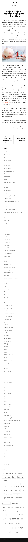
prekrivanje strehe (12, 500)
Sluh (5, 390)
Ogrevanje (6, 322)
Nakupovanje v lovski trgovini (15, 483)
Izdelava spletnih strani (9, 250)
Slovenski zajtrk (7, 387)
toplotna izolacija (16, 518)
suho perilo (4, 514)
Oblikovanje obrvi (8, 319)
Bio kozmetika (7, 168)
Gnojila (5, 237)
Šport (5, 398)
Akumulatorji (7, 154)
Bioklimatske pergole (9, 171)
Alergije (5, 157)
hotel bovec (6, 477)
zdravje (20, 527)
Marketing (6, 292)
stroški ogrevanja (17, 511)
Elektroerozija (7, 217)
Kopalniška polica (8, 270)
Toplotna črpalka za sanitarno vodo (12, 420)
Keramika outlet (8, 264)
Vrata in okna (7, 442)
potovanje (18, 498)
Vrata (5, 440)
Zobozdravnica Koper (9, 461)
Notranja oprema (8, 316)
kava (13, 477)
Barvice (5, 163)
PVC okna (6, 368)
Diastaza (6, 204)
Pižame (5, 349)
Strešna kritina (7, 404)
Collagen (6, 187)
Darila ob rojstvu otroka (9, 196)
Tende (5, 412)
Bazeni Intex (7, 165)
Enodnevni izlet (7, 220)
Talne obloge (7, 409)
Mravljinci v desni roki (9, 302)
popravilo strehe (8, 498)
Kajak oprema (7, 259)
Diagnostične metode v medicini (11, 201)
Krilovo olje (6, 275)
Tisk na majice (7, 415)
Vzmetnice (6, 448)
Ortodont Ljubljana (8, 333)
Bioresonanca (7, 174)
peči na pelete (7, 494)
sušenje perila (9, 514)
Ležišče (5, 286)
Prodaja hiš (6, 366)
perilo (23, 490)
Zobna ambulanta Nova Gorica (11, 459)
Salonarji (6, 379)
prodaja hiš (6, 102)
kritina (5, 481)
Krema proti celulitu (8, 272)
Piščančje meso (7, 344)
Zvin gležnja (6, 464)
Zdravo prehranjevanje (6, 532)
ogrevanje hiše (7, 490)
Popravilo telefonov (8, 360)
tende (5, 519)
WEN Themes (23, 539)
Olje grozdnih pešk (8, 327)
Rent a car (6, 374)
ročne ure (14, 503)
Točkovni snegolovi (8, 418)
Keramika (6, 261)
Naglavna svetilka (8, 308)
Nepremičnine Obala (9, 313)
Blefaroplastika (7, 176)
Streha (5, 401)
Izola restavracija (8, 253)
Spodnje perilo (7, 396)
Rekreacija (18, 500)
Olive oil (6, 324)
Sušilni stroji (7, 407)
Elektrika (6, 215)
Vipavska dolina (7, 434)
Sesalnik (6, 385)
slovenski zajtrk (18, 507)
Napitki (5, 311)
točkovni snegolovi (18, 523)
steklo (5, 511)
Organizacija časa (17, 490)
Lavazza (6, 281)
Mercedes (6, 297)
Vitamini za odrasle (8, 437)
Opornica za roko (8, 330)
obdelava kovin (19, 486)
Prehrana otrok (5, 500)
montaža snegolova (5, 483)
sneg (23, 507)
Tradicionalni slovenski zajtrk (7, 527)
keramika (20, 477)
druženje (21, 473)
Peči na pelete (7, 338)
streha (9, 511)
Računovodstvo (7, 371)
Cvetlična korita (7, 190)
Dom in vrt (6, 207)
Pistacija (6, 346)
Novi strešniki (10, 486)
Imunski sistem (7, 248)
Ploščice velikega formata (10, 355)
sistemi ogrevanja (8, 507)
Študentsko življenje (14, 532)
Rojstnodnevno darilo (6, 503)
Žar (4, 453)
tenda (21, 514)
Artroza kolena (7, 160)
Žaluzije (5, 451)
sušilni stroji (15, 514)
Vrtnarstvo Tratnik (8, 445)
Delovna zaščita (7, 198)
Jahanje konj (7, 256)
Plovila (5, 357)
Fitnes (5, 223)
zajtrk (14, 527)
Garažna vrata (7, 228)
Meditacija (6, 294)
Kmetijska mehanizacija (9, 267)
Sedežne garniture (8, 382)
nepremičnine (4, 486)
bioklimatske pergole (10, 473)
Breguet (6, 179)
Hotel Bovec (7, 239)
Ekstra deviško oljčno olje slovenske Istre (14, 212)
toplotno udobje (8, 523)
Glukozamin (7, 234)
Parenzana (6, 335)
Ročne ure (6, 377)
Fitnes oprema (7, 226)
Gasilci (5, 231)
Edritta (14, 2)
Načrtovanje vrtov (8, 305)
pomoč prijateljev (16, 494)
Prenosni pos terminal (9, 363)
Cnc (5, 185)
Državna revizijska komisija (10, 209)
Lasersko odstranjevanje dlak (11, 278)
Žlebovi (5, 456)
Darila (5, 193)
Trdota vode (7, 423)
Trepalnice (6, 426)
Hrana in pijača (7, 242)
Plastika (5, 352)
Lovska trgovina (7, 289)
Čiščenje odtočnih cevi (9, 182)
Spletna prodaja (8, 393)
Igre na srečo (7, 245)
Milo (5, 300)
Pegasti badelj (7, 341)
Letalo (5, 283)
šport (21, 532)
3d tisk (5, 152)
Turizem (6, 429)
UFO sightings (7, 431)
